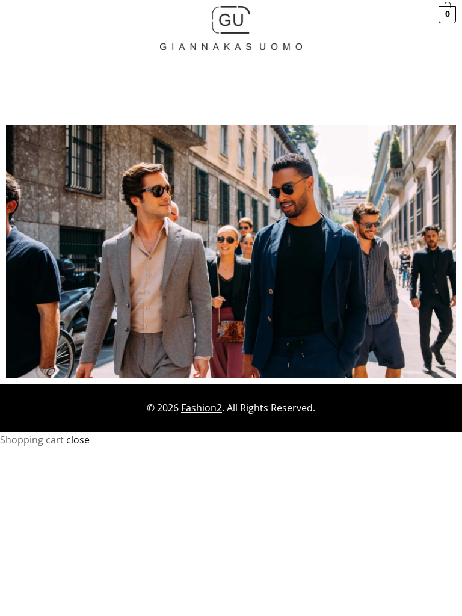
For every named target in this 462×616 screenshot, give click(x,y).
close (78, 439)
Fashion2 (201, 407)
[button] (230, 68)
